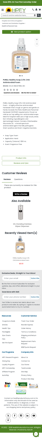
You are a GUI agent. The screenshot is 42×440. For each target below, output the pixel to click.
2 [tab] (22, 76)
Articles (5, 325)
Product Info (21, 158)
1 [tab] (20, 76)
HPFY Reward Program (10, 357)
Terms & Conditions (28, 332)
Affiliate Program (8, 372)
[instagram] (21, 415)
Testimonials (26, 368)
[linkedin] (27, 415)
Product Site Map (27, 379)
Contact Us (25, 361)
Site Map (24, 372)
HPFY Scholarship (8, 368)
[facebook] (14, 415)
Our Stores (25, 364)
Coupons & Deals (8, 321)
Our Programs (8, 352)
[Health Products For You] (15, 10)
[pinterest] (8, 420)
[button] (21, 32)
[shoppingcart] (40, 9)
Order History (26, 328)
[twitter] (8, 415)
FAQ (3, 339)
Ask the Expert (7, 343)
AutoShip (5, 375)
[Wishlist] (37, 39)
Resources (6, 316)
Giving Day (6, 361)
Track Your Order (27, 321)
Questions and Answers (11, 93)
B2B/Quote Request (28, 347)
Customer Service (29, 316)
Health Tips (6, 328)
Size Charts (6, 335)
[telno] (33, 9)
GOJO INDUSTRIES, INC (14, 86)
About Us (24, 357)
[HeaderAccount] (36, 9)
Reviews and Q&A (21, 163)
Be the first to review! (29, 93)
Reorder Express (27, 325)
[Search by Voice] (34, 15)
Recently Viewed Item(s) (21, 233)
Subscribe (35, 278)
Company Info (27, 352)
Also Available (21, 201)
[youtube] (33, 415)
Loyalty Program (8, 364)
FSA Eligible (6, 332)
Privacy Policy (26, 375)
